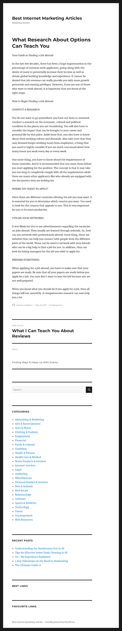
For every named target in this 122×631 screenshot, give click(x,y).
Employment (56, 305)
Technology (22, 507)
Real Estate (21, 490)
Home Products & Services (30, 461)
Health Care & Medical (28, 457)
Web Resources (24, 519)
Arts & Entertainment (28, 423)
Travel (18, 511)
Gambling (21, 448)
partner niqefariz (24, 305)
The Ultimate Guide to (28, 565)
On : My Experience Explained (32, 556)
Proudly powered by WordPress (60, 622)
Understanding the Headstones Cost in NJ (39, 548)
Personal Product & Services (31, 482)
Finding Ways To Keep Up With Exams (35, 362)
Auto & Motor (23, 427)
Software (20, 498)
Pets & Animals (24, 486)
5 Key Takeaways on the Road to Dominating (41, 560)
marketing (21, 473)
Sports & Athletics (25, 502)
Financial (20, 440)
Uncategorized (23, 515)
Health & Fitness (25, 452)
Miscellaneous (23, 477)
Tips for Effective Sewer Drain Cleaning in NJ (41, 552)
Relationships (23, 494)
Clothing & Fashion (26, 432)
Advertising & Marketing (29, 419)
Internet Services (25, 465)
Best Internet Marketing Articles (47, 18)
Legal (18, 469)
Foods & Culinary (25, 444)
